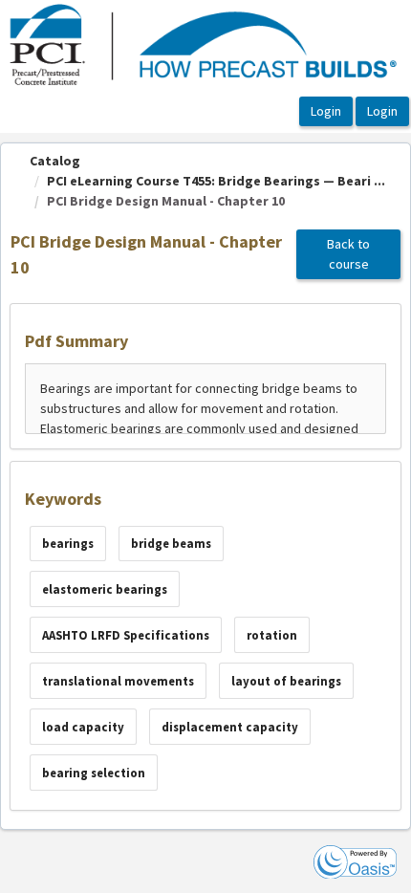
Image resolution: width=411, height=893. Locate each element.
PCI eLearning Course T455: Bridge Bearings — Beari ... (216, 180)
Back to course (348, 253)
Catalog (55, 160)
